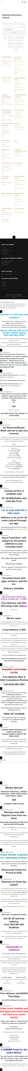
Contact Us (4, 252)
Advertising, (4, 59)
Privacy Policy (5, 249)
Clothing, (10, 214)
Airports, (3, 157)
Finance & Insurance (19, 110)
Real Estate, (16, 182)
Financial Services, (17, 112)
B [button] (11, 38)
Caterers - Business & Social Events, (19, 202)
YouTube (4, 284)
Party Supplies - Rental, (8, 212)
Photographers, (5, 165)
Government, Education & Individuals (7, 124)
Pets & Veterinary (18, 163)
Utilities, (3, 180)
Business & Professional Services (19, 78)
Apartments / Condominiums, (19, 188)
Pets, (15, 165)
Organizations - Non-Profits (7, 119)
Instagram (4, 283)
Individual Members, (5, 131)
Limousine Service (5, 222)
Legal (15, 140)
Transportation (5, 219)
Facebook (4, 281)
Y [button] (14, 49)
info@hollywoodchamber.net (6, 274)
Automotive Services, (6, 80)
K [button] (19, 40)
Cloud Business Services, (6, 102)
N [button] (11, 43)
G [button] (9, 40)
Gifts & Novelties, (5, 214)
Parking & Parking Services (7, 81)
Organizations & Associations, (7, 114)
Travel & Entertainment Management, (6, 154)
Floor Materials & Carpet (6, 146)
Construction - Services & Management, (19, 101)
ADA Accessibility (5, 254)
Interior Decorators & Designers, (6, 143)
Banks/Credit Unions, (18, 116)
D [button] (17, 38)
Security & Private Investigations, (17, 84)
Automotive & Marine (7, 78)
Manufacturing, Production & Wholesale (20, 150)
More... (9, 64)
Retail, (3, 212)
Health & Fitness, (17, 127)
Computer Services (8, 104)
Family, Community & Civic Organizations (7, 111)
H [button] (12, 40)
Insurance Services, (18, 114)
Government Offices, (6, 129)
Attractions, (16, 210)
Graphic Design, (5, 64)
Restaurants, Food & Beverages (19, 194)
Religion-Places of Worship (7, 195)
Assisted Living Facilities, (6, 167)
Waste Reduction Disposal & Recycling (7, 183)
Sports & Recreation (19, 208)
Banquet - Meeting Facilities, (19, 89)
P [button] (17, 43)
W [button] (19, 46)
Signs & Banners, (5, 63)
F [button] (22, 38)
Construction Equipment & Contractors (20, 96)
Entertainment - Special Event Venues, (19, 62)
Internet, (3, 104)
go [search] (14, 32)
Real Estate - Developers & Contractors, (19, 185)
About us (4, 247)
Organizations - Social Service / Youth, (7, 117)
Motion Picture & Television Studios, (19, 65)
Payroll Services (17, 118)
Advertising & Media (6, 57)
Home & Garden (5, 140)
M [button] (8, 43)
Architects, (16, 104)
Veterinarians (19, 165)
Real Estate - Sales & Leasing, (19, 180)
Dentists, (22, 127)
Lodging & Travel (6, 149)
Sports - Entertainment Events (20, 212)
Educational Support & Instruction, (6, 134)
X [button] (22, 46)
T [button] (11, 46)
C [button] (14, 38)
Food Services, (17, 205)
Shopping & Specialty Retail (7, 209)
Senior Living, (16, 129)
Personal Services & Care (7, 163)
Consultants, (16, 81)
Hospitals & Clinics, (18, 125)
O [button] (14, 43)
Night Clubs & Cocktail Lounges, (18, 71)
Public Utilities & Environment (6, 177)
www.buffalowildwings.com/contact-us (14, 1000)
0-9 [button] (5, 38)
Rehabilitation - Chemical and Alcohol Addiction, (7, 169)
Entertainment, (17, 68)
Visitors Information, (9, 157)
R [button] (22, 43)
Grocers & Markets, (18, 199)
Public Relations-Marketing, (7, 61)
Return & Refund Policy (6, 250)
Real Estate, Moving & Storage (19, 177)
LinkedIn (3, 286)
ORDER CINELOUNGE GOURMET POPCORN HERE (14, 419)
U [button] (14, 46)
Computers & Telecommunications (6, 96)
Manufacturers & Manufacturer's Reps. (18, 154)
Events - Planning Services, (19, 87)
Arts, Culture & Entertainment (17, 58)
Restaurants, (16, 197)
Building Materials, (22, 104)
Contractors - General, (18, 99)
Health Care (17, 123)
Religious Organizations (7, 193)
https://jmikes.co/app (20, 529)
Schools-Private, (5, 127)
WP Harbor (18, 294)
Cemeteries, (10, 165)
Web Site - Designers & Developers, (6, 99)
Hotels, (3, 152)
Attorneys (16, 142)
